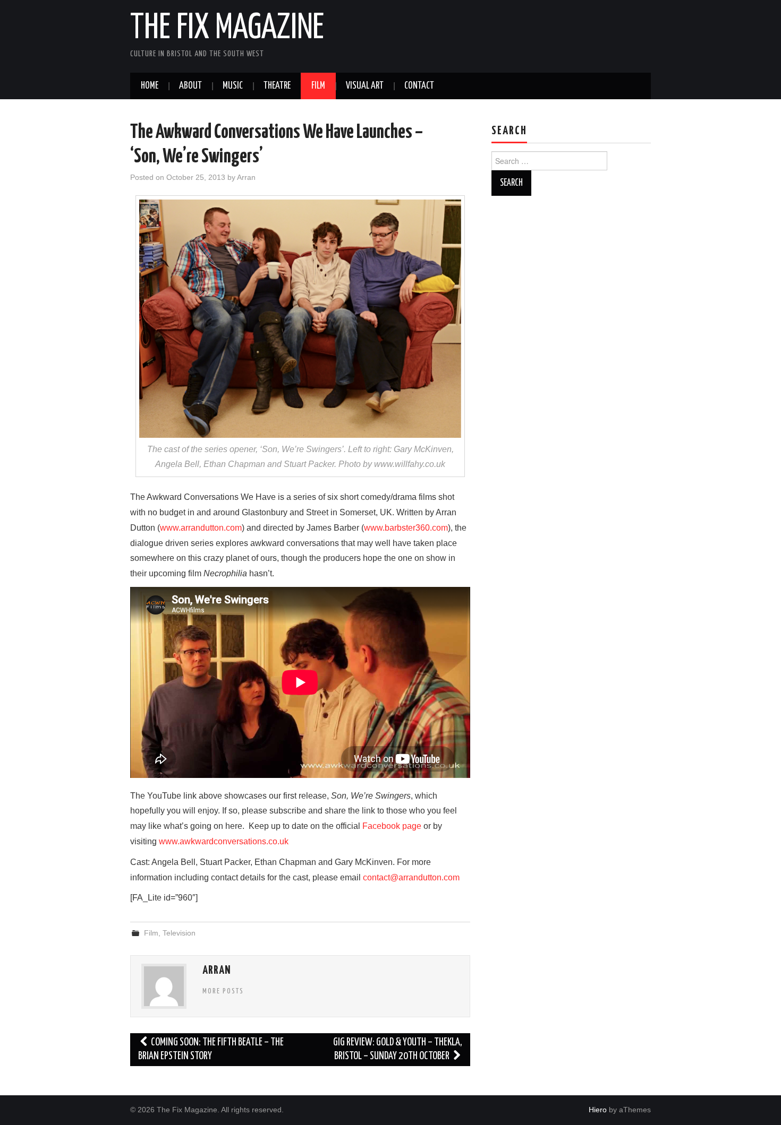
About (190, 86)
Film (318, 86)
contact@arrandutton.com (411, 877)
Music (233, 86)
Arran (246, 177)
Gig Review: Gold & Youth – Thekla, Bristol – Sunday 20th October (397, 1049)
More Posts (223, 991)
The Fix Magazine (227, 29)
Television (179, 933)
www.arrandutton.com (201, 527)
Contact (419, 86)
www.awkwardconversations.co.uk (223, 841)
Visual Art (365, 86)
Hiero (598, 1109)
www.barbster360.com (406, 527)
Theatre (277, 86)
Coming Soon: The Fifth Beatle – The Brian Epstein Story (211, 1049)
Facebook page (391, 825)
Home (149, 86)
